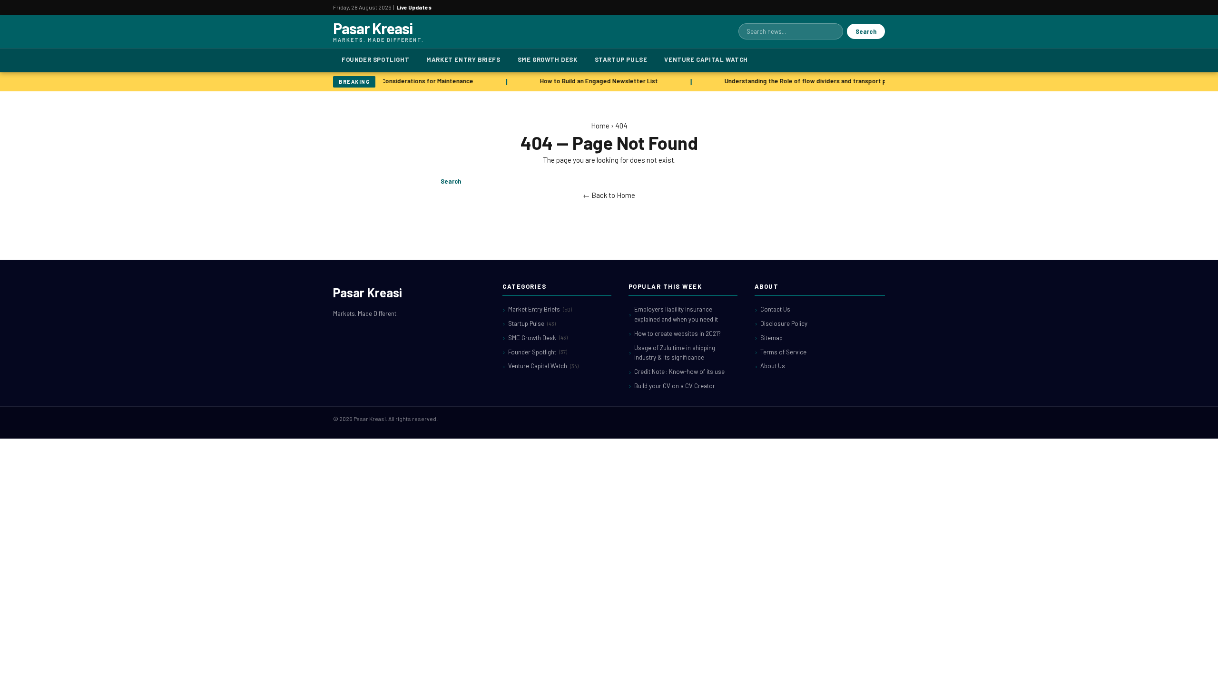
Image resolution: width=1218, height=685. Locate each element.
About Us (772, 366)
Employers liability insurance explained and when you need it (676, 314)
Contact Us (775, 309)
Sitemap (771, 338)
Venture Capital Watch (706, 59)
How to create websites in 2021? (677, 333)
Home (600, 125)
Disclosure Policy (783, 323)
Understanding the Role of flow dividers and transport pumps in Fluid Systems (833, 81)
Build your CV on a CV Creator (674, 386)
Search (865, 31)
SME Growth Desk (548, 59)
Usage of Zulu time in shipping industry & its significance (674, 353)
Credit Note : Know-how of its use (679, 371)
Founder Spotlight (375, 59)
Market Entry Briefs (463, 59)
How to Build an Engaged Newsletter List (595, 81)
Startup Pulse (621, 59)
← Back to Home (609, 195)
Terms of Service (783, 352)
